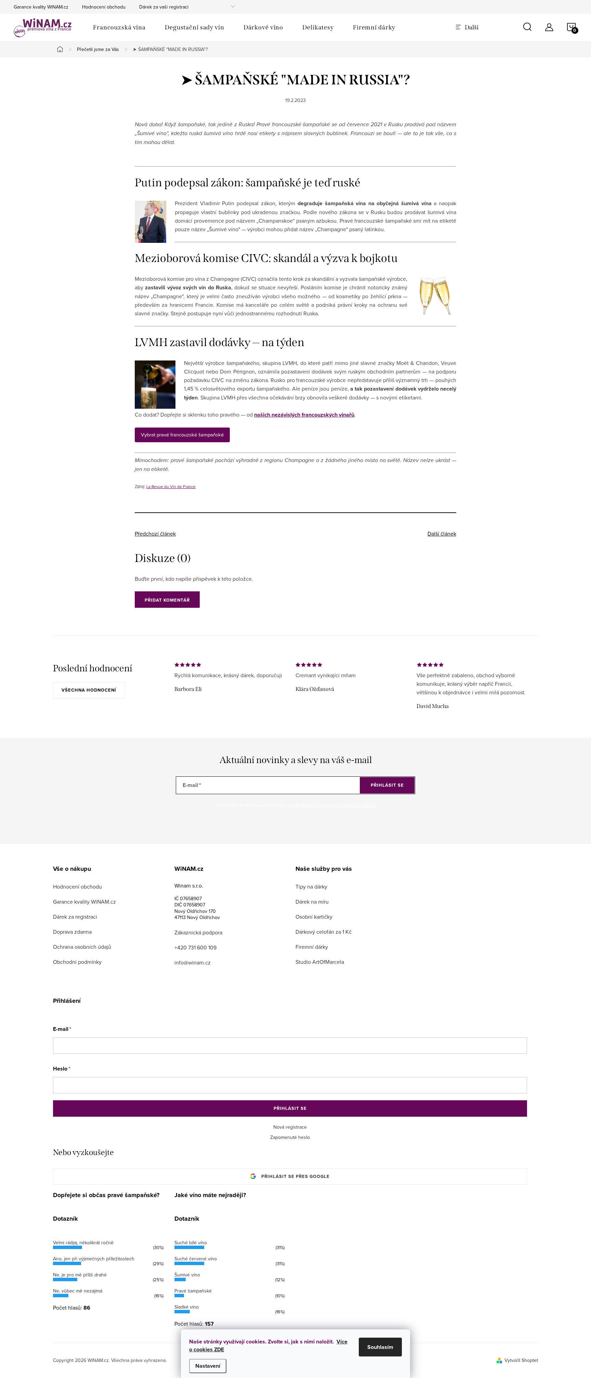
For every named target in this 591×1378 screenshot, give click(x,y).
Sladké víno (186, 1306)
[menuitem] (119, 27)
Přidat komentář (167, 600)
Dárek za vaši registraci (163, 6)
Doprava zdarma (72, 931)
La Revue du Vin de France (171, 486)
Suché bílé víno (190, 1242)
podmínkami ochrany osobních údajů (332, 805)
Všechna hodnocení (89, 690)
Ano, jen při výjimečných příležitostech (93, 1258)
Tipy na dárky (311, 886)
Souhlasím (380, 1347)
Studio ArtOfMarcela (320, 962)
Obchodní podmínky (77, 962)
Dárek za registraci (75, 916)
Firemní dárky (312, 946)
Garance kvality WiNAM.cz (41, 6)
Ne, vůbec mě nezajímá (77, 1290)
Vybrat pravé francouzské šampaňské (182, 434)
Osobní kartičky (314, 916)
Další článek (442, 533)
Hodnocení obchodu (104, 6)
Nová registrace (290, 1127)
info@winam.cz (192, 962)
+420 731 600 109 (195, 947)
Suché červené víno (195, 1258)
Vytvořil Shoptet (521, 1360)
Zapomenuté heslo (290, 1137)
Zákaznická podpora (198, 932)
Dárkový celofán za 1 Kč (324, 931)
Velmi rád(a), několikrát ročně (83, 1242)
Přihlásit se (387, 785)
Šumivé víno (187, 1274)
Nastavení (207, 1366)
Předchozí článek (155, 533)
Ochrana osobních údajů (82, 946)
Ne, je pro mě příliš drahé (80, 1274)
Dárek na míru (312, 901)
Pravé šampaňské (193, 1290)
